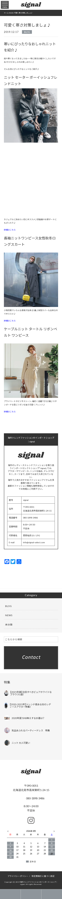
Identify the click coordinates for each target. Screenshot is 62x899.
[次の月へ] (54, 830)
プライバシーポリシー (18, 876)
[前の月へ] (8, 830)
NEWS (8, 615)
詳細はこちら (10, 229)
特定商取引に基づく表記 (43, 876)
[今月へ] (17, 828)
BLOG (27, 32)
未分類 (8, 624)
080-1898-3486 (34, 798)
